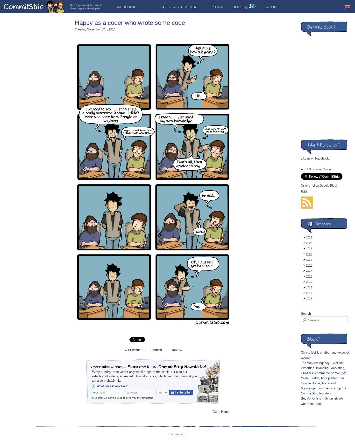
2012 (309, 298)
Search (306, 313)
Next (177, 350)
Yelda (305, 378)
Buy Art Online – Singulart (319, 398)
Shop (218, 7)
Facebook (322, 158)
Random (156, 350)
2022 (309, 242)
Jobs (237, 7)
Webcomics (128, 7)
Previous (132, 350)
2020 (309, 254)
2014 (309, 287)
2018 (309, 265)
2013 (309, 292)
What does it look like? (112, 386)
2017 (309, 270)
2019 (309, 259)
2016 (309, 276)
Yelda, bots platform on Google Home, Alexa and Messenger (322, 383)
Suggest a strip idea (176, 7)
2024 (309, 237)
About (272, 7)
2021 (309, 248)
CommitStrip (34, 6)
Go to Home (221, 412)
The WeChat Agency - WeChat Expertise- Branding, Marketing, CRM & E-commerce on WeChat (323, 368)
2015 (309, 281)
